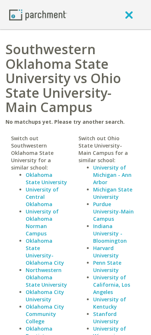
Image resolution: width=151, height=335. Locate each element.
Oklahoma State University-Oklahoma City (45, 251)
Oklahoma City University (45, 296)
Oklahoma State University (46, 178)
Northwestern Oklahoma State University (46, 277)
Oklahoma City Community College (45, 314)
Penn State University (107, 266)
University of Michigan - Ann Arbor (112, 175)
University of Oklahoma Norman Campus (42, 222)
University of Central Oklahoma (42, 197)
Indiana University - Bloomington (110, 233)
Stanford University (106, 317)
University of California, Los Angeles (111, 284)
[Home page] (38, 14)
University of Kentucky (109, 303)
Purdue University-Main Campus (113, 211)
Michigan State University (112, 193)
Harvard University (106, 252)
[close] (129, 14)
